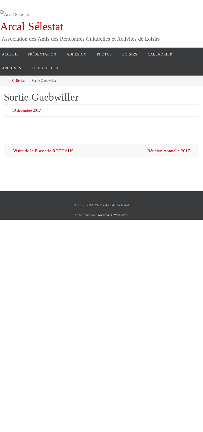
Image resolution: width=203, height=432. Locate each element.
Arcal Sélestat (31, 26)
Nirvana (103, 215)
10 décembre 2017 (26, 110)
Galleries (18, 80)
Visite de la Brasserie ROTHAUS (43, 149)
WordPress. (120, 215)
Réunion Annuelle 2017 (169, 149)
